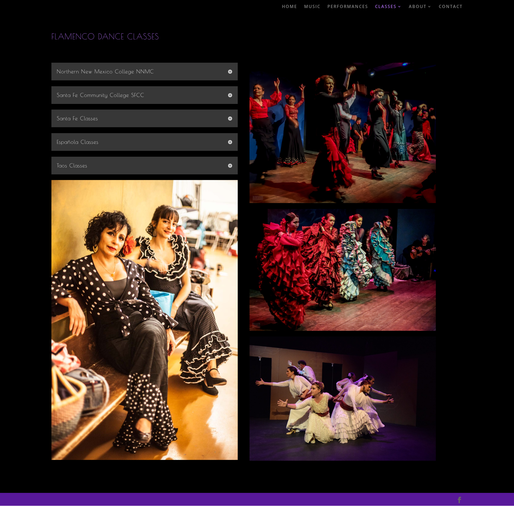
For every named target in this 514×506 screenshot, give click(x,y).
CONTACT (451, 6)
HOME (289, 6)
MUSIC (312, 6)
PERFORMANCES (347, 6)
